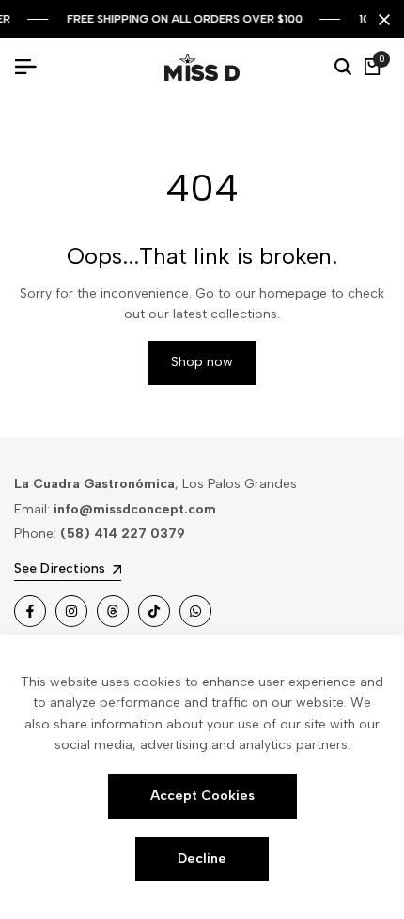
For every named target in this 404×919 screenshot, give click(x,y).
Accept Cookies (202, 796)
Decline (202, 858)
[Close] (380, 19)
